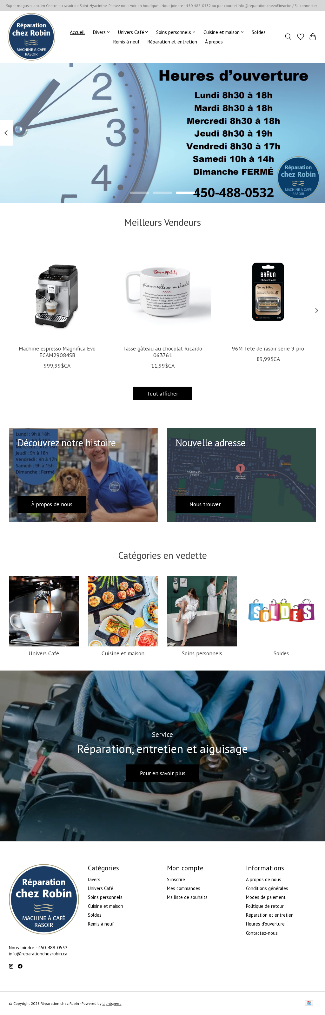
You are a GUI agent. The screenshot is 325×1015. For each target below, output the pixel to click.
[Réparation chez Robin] (31, 37)
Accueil (77, 32)
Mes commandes (183, 888)
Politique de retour (265, 906)
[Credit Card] (309, 1003)
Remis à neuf (126, 41)
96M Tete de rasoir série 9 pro (268, 348)
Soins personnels (202, 653)
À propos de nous (263, 879)
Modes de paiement (266, 897)
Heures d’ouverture (265, 924)
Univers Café (44, 653)
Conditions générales (267, 888)
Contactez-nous (262, 933)
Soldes (259, 32)
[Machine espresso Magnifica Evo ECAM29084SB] (57, 291)
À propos (214, 41)
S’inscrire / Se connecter (296, 5)
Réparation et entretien (172, 41)
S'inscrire (176, 879)
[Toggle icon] (288, 37)
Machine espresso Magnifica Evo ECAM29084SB (57, 352)
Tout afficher (162, 393)
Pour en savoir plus (162, 773)
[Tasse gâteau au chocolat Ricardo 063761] (162, 291)
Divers (94, 879)
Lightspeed (112, 1003)
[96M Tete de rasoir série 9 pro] (268, 291)
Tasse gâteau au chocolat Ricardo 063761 (162, 352)
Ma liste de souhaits (187, 897)
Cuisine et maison (123, 653)
